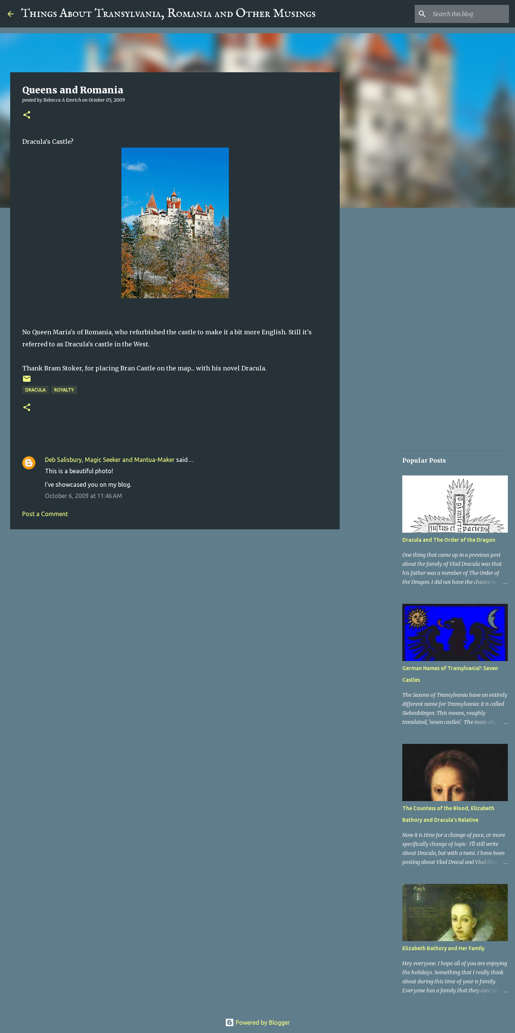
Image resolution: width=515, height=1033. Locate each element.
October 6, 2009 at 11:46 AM (83, 495)
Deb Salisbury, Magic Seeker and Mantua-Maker (110, 459)
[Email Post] (26, 381)
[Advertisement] (175, 593)
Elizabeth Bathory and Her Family (443, 948)
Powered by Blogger (262, 1022)
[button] (26, 115)
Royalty (64, 389)
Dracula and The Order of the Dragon (448, 540)
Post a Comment (45, 513)
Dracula (35, 389)
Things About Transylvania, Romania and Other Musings (168, 13)
